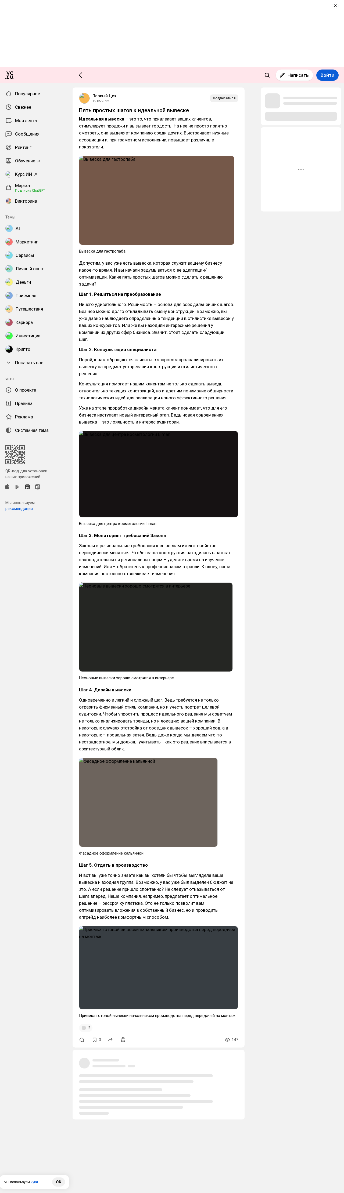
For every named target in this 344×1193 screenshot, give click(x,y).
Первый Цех (104, 95)
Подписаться (224, 98)
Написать (298, 75)
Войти (327, 75)
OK (58, 1182)
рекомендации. (19, 508)
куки (34, 1182)
